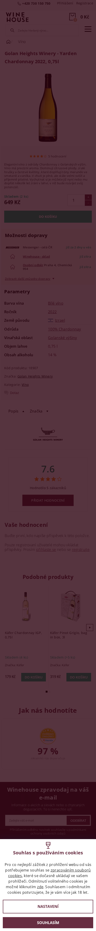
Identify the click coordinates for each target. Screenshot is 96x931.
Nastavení (48, 906)
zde (40, 886)
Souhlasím (48, 922)
